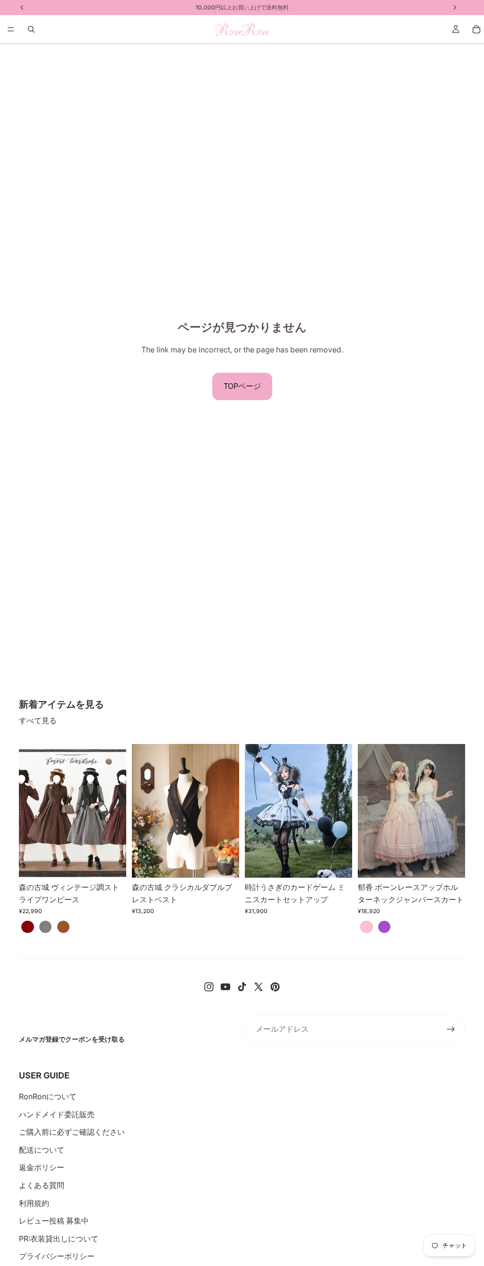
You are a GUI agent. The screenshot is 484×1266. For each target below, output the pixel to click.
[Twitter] (258, 986)
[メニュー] (11, 29)
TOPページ (242, 386)
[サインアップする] (451, 1029)
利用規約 (34, 1203)
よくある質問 (41, 1185)
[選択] (111, 863)
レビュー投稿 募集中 (54, 1220)
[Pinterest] (275, 986)
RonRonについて (48, 1096)
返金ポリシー (41, 1167)
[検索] (31, 29)
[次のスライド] (115, 810)
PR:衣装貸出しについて (58, 1238)
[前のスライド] (29, 810)
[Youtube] (225, 986)
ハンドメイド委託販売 (57, 1114)
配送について (41, 1150)
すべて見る (38, 720)
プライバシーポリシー (57, 1256)
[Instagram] (209, 986)
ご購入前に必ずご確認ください (72, 1132)
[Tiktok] (242, 986)
